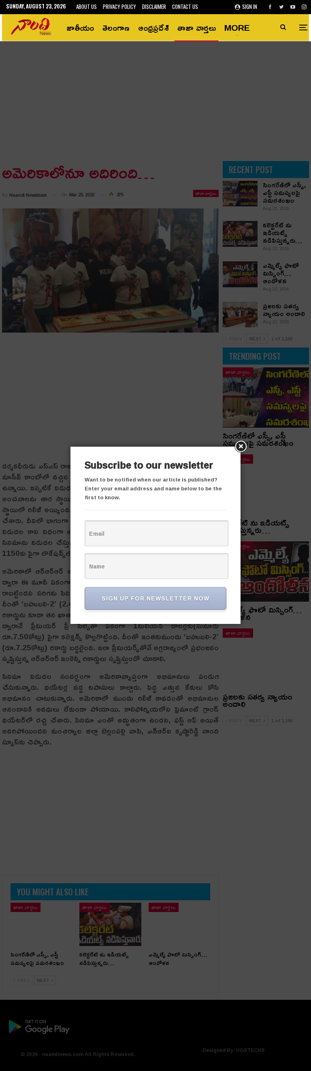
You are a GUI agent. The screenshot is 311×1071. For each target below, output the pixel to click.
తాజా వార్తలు (196, 27)
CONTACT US (185, 6)
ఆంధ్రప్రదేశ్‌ (153, 27)
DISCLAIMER (154, 6)
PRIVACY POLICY (119, 6)
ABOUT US (86, 6)
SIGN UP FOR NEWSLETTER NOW (155, 598)
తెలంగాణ (116, 27)
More (237, 27)
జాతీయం (80, 27)
